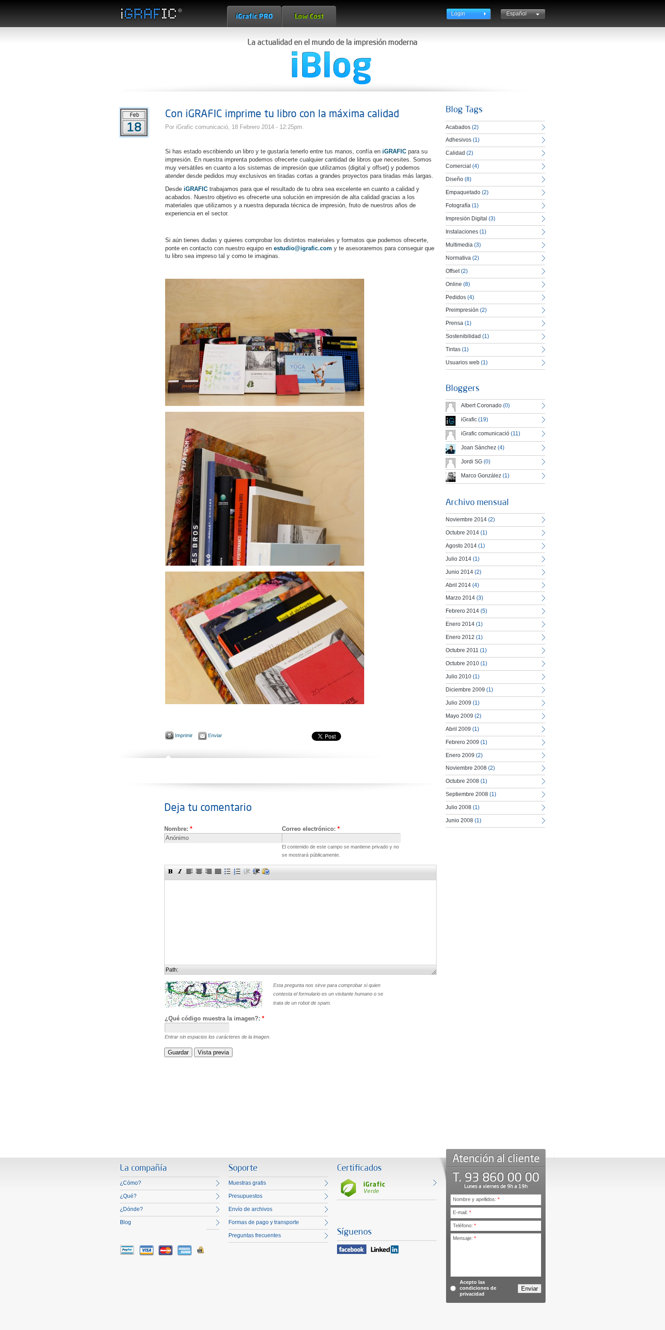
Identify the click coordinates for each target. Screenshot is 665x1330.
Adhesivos (458, 140)
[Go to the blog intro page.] (331, 68)
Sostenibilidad (463, 336)
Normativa (458, 258)
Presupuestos (245, 1196)
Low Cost (309, 16)
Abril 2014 (458, 585)
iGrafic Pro (254, 16)
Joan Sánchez (478, 447)
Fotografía (458, 205)
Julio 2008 (458, 807)
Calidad (455, 153)
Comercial (458, 166)
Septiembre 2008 (467, 794)
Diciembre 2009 (465, 689)
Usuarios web (463, 362)
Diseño (454, 179)
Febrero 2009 (462, 742)
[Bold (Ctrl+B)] (170, 871)
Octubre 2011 (462, 650)
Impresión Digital (466, 218)
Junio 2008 (459, 820)
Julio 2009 (458, 703)
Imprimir (184, 735)
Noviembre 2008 (466, 768)
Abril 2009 (458, 729)
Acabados (458, 127)
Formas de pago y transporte (263, 1222)
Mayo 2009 (459, 716)
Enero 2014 (460, 624)
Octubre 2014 (462, 532)
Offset (453, 271)
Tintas (453, 349)
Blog (125, 1222)
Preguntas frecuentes (254, 1235)
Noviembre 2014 (466, 519)
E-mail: (462, 1212)
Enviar (215, 735)
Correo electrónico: (311, 828)
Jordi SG (471, 461)
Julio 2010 (458, 676)
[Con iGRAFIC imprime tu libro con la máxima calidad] (264, 403)
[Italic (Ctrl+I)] (180, 871)
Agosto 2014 (461, 546)
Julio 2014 (458, 559)
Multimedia (459, 245)
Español (516, 13)
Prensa (454, 323)
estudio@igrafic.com (303, 248)
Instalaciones (462, 232)
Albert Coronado (481, 405)
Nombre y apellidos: (476, 1199)
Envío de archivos (250, 1209)
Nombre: (178, 828)
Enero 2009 (460, 755)
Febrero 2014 (462, 611)
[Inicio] (151, 13)
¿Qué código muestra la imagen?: (214, 1018)
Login (458, 13)
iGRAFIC (394, 151)
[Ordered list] (237, 871)
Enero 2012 (460, 637)
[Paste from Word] (265, 871)
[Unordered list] (227, 871)
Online (454, 284)
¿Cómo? (130, 1183)
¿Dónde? (131, 1209)
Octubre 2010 (462, 663)
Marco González (481, 475)
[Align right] (208, 871)
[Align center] (199, 871)
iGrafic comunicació (485, 433)
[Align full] (218, 871)
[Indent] (256, 871)
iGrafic (469, 419)
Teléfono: (464, 1225)
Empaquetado (463, 192)
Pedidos (456, 297)
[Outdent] (246, 871)
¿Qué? (128, 1196)
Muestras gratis (247, 1183)
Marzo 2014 (460, 598)
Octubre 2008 (462, 781)
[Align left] (189, 871)
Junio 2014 (459, 572)
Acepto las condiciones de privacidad (478, 1288)
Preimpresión (462, 310)
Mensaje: (464, 1238)
